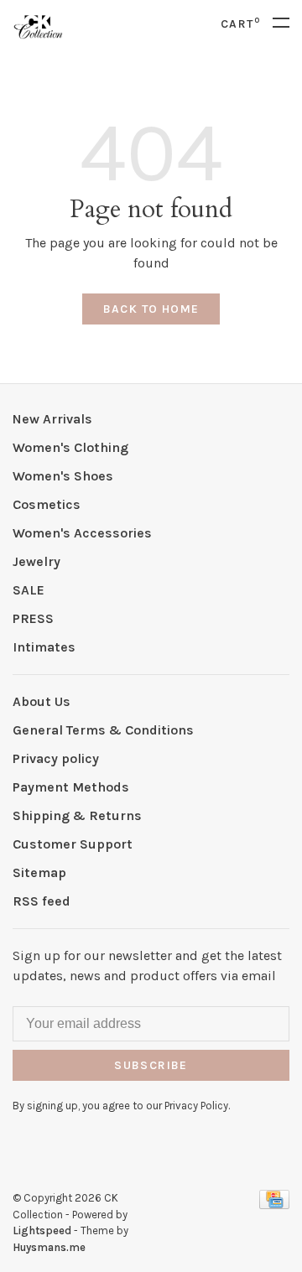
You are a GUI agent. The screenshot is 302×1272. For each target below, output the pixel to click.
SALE (28, 590)
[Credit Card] (274, 1204)
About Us (41, 701)
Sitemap (39, 872)
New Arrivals (52, 419)
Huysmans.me (49, 1247)
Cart (240, 24)
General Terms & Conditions (103, 730)
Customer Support (73, 844)
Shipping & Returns (77, 815)
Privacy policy (56, 758)
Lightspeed (42, 1230)
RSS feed (41, 901)
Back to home (151, 309)
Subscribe (151, 1065)
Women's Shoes (63, 476)
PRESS (33, 618)
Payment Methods (71, 787)
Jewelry (36, 561)
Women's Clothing (70, 447)
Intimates (44, 647)
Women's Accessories (82, 533)
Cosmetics (47, 504)
